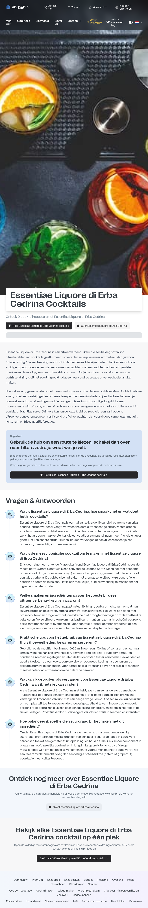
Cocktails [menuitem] (23, 21)
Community (21, 879)
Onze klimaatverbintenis (94, 901)
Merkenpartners (14, 901)
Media (130, 879)
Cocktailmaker (44, 890)
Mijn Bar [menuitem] (8, 22)
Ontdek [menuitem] (73, 21)
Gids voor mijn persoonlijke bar (122, 890)
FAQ (75, 901)
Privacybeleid (33, 901)
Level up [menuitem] (58, 22)
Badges (88, 879)
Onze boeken (72, 879)
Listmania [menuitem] (42, 21)
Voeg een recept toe (20, 890)
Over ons (117, 879)
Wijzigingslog (135, 901)
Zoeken (75, 7)
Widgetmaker (66, 890)
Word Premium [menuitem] (96, 21)
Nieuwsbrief (99, 7)
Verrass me (52, 7)
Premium (37, 879)
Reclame (102, 879)
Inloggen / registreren (125, 7)
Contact (92, 884)
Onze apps (53, 879)
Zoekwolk (62, 895)
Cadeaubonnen (82, 895)
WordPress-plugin (89, 890)
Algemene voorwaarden (57, 901)
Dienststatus (117, 901)
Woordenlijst (76, 884)
